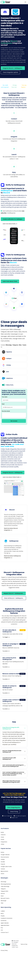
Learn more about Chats (10, 281)
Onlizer (2, 844)
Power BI (3, 864)
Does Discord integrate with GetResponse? (10, 728)
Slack (2, 896)
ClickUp (2, 859)
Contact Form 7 (5, 932)
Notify (2, 832)
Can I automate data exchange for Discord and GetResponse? (13, 765)
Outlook (3, 869)
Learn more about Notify (9, 224)
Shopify (3, 916)
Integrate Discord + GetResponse (12, 472)
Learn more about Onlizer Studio (11, 477)
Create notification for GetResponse (13, 219)
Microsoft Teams (5, 898)
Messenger (3, 900)
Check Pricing (14, 811)
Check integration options (10, 72)
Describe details (6, 411)
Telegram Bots (4, 891)
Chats (2, 837)
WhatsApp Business (6, 884)
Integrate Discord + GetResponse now (14, 68)
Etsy (2, 927)
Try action (5, 651)
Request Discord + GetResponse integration (15, 593)
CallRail (3, 911)
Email (3, 404)
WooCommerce (5, 857)
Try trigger (5, 637)
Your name (4, 397)
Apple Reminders (5, 925)
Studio (2, 839)
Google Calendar (5, 854)
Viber (2, 903)
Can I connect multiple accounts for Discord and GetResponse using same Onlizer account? (13, 773)
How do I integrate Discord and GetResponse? (11, 751)
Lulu (2, 930)
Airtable (3, 861)
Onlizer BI (3, 834)
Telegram (3, 889)
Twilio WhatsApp (5, 886)
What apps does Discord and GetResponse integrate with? (11, 781)
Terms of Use (24, 944)
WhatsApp (3, 881)
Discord (3, 893)
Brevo (2, 913)
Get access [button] (13, 421)
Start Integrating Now (13, 807)
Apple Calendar (5, 923)
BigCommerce (4, 871)
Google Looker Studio (6, 866)
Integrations (4, 842)
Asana (2, 873)
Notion (2, 852)
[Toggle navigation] (25, 2)
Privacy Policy (4, 950)
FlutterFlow (3, 920)
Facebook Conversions (6, 918)
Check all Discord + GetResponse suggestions (15, 598)
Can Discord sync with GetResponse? (9, 758)
